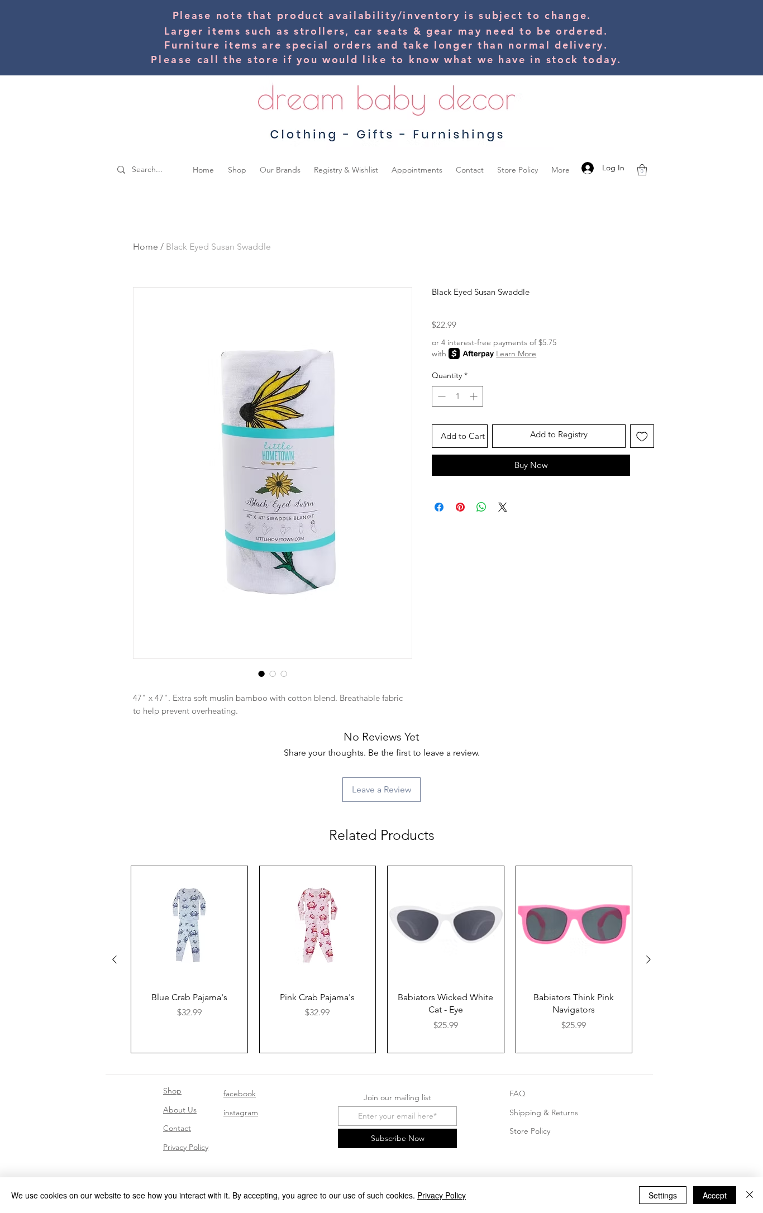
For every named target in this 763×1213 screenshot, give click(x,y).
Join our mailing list (397, 1097)
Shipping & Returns (543, 1112)
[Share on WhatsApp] (481, 507)
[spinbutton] (457, 396)
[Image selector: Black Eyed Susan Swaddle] (261, 673)
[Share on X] (502, 507)
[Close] (749, 1195)
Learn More (516, 353)
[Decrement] (440, 396)
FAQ (517, 1093)
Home (145, 246)
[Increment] (474, 396)
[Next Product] (648, 959)
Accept (715, 1195)
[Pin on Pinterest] (460, 507)
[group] (381, 959)
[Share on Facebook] (439, 507)
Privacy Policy (185, 1147)
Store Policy (529, 1131)
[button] (642, 169)
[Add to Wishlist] (642, 436)
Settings (662, 1195)
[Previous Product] (114, 959)
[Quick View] (189, 924)
